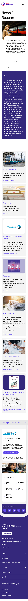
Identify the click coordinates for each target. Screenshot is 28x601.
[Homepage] (7, 4)
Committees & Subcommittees (10, 541)
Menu (23, 4)
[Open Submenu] (25, 553)
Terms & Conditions (7, 595)
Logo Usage (5, 589)
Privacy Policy (5, 592)
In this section (6, 68)
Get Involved (5, 548)
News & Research (9, 61)
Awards (4, 544)
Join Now (6, 533)
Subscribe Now (9, 452)
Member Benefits (7, 538)
